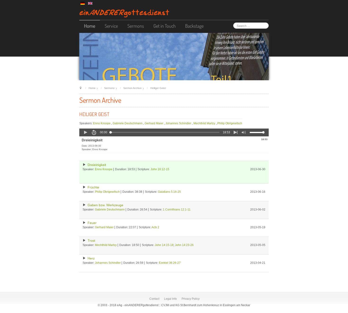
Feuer (92, 223)
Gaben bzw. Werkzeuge (105, 205)
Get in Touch (164, 26)
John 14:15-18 (164, 245)
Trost (91, 240)
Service (111, 26)
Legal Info (170, 298)
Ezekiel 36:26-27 (170, 262)
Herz (91, 258)
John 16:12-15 (160, 169)
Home (89, 26)
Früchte (93, 187)
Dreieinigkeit (97, 165)
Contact (154, 298)
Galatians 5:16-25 (169, 191)
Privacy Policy (191, 298)
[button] (85, 132)
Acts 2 (155, 227)
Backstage (194, 26)
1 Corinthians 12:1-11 (177, 209)
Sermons (135, 26)
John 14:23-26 (184, 245)
